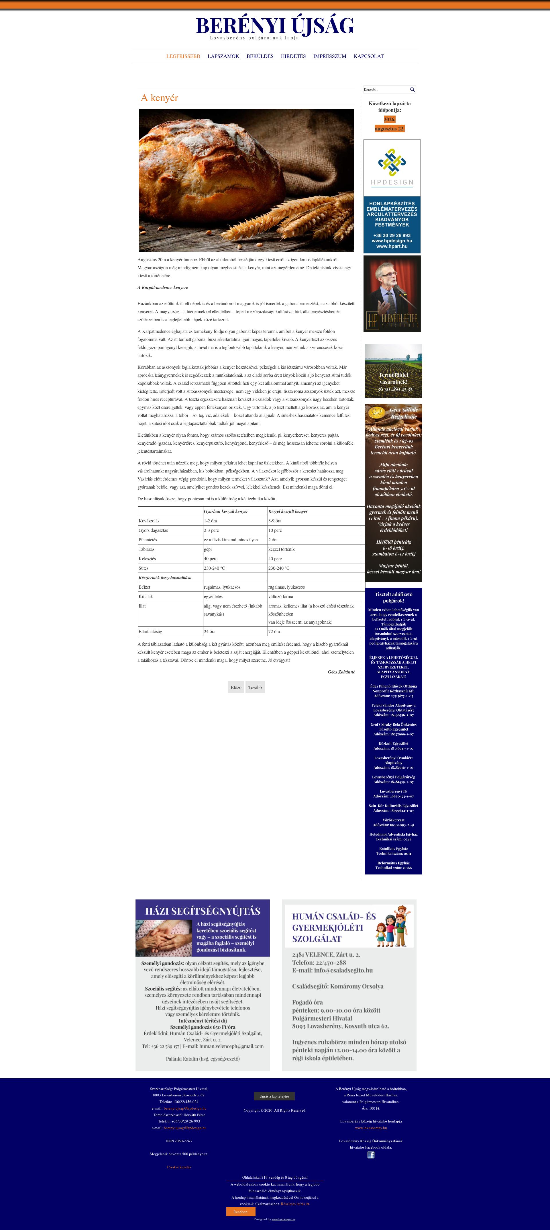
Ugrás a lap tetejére (274, 1096)
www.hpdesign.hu (283, 1219)
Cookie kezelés (179, 1167)
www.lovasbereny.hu (371, 1127)
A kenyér (159, 97)
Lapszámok (223, 55)
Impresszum (329, 55)
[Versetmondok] (392, 330)
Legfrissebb (183, 55)
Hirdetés (293, 55)
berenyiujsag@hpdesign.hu (185, 1108)
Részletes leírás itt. (295, 1203)
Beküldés (260, 55)
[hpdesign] (392, 252)
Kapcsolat (369, 55)
